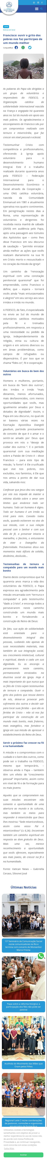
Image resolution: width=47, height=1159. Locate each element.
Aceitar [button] (23, 1155)
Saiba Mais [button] (9, 1148)
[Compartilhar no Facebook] (17, 49)
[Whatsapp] (34, 2)
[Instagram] (38, 2)
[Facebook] (41, 2)
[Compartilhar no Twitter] (31, 49)
